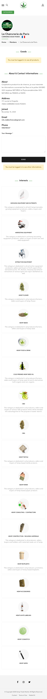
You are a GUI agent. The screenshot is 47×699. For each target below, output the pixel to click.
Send (23, 159)
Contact (14, 695)
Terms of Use (23, 695)
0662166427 (6, 128)
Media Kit (32, 695)
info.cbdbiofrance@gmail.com (13, 120)
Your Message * (7, 133)
